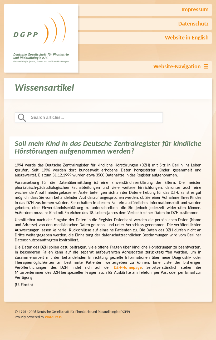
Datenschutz (193, 24)
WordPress (53, 317)
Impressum (195, 10)
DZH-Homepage (128, 268)
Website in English (187, 38)
